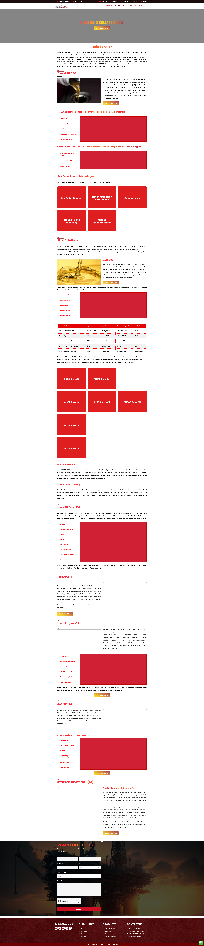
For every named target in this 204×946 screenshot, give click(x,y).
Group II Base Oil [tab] (65, 300)
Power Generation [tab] (65, 549)
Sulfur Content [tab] (64, 767)
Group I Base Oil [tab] (64, 295)
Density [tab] (62, 129)
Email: (80, 855)
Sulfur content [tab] (64, 119)
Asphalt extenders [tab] (65, 667)
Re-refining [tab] (63, 656)
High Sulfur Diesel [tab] (65, 166)
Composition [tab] (64, 740)
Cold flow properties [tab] (66, 139)
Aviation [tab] (62, 539)
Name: (59, 855)
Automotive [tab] (63, 524)
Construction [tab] (64, 560)
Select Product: (62, 872)
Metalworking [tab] (64, 544)
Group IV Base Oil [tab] (65, 310)
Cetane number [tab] (65, 124)
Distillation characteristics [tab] (68, 134)
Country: (81, 864)
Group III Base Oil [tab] (65, 305)
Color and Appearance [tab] (67, 745)
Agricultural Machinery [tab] (67, 554)
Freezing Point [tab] (64, 762)
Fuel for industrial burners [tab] (68, 661)
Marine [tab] (62, 534)
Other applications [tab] (65, 682)
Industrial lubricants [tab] (66, 672)
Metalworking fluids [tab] (66, 677)
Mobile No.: (60, 864)
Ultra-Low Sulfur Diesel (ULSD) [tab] (67, 154)
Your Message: (61, 881)
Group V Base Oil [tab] (65, 315)
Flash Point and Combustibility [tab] (64, 756)
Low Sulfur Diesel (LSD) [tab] (67, 161)
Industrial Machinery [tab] (66, 529)
